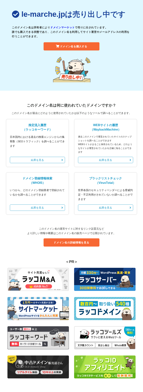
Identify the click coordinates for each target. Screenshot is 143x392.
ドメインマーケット (62, 27)
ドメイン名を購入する (73, 46)
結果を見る (37, 159)
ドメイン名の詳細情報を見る (71, 242)
